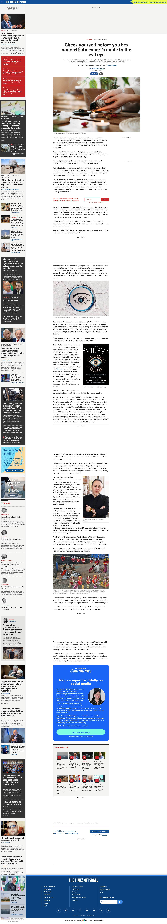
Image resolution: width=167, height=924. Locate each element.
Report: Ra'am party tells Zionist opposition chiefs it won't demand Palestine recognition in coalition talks (12, 92)
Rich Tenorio (94, 68)
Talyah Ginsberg (5, 584)
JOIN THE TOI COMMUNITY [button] (99, 831)
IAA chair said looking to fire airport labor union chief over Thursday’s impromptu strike (12, 802)
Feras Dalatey (13, 304)
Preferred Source (112, 65)
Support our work (81, 732)
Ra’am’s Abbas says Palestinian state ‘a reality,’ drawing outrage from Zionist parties (99, 788)
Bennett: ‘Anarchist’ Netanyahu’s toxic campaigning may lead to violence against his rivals (87, 787)
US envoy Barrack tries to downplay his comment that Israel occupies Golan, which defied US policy (13, 72)
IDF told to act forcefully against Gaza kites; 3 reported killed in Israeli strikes (12, 183)
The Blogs (47, 900)
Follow (102, 68)
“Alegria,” (59, 369)
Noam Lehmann (16, 412)
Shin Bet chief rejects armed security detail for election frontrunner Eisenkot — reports (18, 749)
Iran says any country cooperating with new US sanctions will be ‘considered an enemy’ (62, 765)
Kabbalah (97, 823)
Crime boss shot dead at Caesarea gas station (12, 839)
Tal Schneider (12, 621)
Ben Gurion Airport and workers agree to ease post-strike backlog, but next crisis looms (12, 780)
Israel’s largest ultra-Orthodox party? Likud (11, 518)
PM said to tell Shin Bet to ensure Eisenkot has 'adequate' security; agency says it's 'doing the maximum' (12, 62)
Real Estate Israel (49, 897)
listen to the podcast (15, 470)
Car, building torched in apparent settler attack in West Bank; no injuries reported (12, 407)
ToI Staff (13, 44)
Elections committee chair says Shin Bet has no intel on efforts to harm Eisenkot (12, 712)
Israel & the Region (49, 886)
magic (84, 823)
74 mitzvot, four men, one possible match (12, 587)
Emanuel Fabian (6, 130)
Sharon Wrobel (7, 786)
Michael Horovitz (7, 718)
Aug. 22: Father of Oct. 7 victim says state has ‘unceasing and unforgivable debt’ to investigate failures (17, 221)
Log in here (104, 835)
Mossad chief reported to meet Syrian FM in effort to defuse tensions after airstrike (13, 263)
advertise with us (76, 894)
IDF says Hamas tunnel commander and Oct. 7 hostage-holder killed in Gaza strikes (17, 234)
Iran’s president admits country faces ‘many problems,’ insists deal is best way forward (12, 860)
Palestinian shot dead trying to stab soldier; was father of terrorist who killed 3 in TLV (18, 148)
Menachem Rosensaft (6, 560)
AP (12, 252)
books (92, 823)
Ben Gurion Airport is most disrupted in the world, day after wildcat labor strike (13, 811)
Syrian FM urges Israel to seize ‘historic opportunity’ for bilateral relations (11, 299)
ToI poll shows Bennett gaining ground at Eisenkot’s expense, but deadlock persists (17, 377)
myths (88, 823)
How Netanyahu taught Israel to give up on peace (12, 540)
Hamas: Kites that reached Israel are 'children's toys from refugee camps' (12, 82)
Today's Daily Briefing (12, 452)
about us (74, 892)
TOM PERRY (5, 304)
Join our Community (141, 2)
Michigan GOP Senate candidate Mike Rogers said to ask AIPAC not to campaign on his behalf (99, 765)
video (45, 906)
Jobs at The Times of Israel (79, 897)
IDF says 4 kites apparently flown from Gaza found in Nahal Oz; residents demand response (17, 207)
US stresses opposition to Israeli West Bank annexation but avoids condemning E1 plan (61, 789)
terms (103, 202)
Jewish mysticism (72, 823)
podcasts (46, 903)
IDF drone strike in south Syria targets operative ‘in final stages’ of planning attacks (12, 318)
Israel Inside (47, 892)
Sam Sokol (21, 382)
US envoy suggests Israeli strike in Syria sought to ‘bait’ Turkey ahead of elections (74, 764)
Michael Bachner (5, 44)
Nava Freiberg (15, 189)
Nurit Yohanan (7, 412)
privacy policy (75, 889)
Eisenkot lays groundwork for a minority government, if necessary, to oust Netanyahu (13, 629)
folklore (79, 823)
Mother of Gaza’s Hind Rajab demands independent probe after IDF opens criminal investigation (18, 247)
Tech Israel (47, 894)
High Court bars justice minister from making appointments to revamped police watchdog (12, 686)
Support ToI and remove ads (158, 2)
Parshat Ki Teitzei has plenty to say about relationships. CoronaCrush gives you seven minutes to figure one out (12, 592)
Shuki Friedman (5, 514)
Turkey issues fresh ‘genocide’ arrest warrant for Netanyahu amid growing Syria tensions (74, 788)
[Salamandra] (98, 920)
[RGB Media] (85, 920)
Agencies (14, 130)
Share (95, 73)
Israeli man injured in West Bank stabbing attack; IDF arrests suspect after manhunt (11, 124)
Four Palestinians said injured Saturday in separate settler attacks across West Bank (12, 428)
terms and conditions (77, 886)
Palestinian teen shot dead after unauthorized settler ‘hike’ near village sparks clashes (13, 438)
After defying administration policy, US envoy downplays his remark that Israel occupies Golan (12, 38)
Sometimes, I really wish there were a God (11, 608)
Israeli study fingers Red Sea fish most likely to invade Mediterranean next (87, 766)
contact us (74, 900)
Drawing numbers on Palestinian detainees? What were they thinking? (12, 564)
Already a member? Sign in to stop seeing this (81, 736)
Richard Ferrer (5, 605)
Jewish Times (62, 823)
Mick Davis (3, 536)
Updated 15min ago (12, 30)
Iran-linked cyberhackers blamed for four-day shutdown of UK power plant (18, 897)
